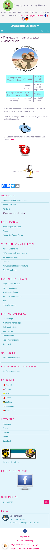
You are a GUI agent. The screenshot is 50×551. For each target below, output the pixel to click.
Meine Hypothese (10, 288)
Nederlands (9, 406)
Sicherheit (7, 344)
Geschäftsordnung (10, 292)
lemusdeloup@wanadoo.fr (31, 15)
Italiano (8, 398)
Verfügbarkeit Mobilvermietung (15, 266)
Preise (5, 231)
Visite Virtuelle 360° (10, 270)
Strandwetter (8, 331)
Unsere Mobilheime (10, 249)
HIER (12, 139)
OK (46, 502)
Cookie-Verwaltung (25, 541)
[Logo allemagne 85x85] (26, 19)
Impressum (25, 537)
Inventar (6, 262)
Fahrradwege (8, 319)
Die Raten (6, 209)
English (8, 389)
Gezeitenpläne (8, 336)
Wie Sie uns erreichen (11, 371)
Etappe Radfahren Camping (14, 235)
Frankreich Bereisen (11, 462)
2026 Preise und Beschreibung (15, 253)
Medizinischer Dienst (11, 340)
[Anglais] (23, 19)
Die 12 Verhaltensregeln (12, 296)
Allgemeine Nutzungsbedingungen (25, 545)
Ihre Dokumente (9, 305)
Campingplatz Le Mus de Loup (15, 200)
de (48, 31)
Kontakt (6, 432)
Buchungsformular (10, 257)
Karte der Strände (10, 327)
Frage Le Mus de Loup (11, 284)
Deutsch (8, 402)
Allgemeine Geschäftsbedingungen (25, 548)
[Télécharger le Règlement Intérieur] (25, 150)
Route (5, 301)
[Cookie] (5, 546)
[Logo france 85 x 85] (46, 15)
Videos (5, 428)
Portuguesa (9, 410)
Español (8, 393)
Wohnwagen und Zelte (12, 227)
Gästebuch (7, 441)
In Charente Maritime (11, 358)
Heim (36, 172)
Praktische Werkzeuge (12, 323)
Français (8, 385)
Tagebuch (7, 424)
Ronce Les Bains (9, 205)
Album (5, 437)
